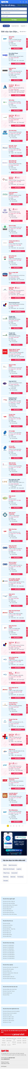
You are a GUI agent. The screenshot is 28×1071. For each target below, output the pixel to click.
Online (5, 865)
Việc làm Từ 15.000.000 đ (8, 952)
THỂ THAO (19, 1038)
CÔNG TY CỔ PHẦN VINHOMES (15, 705)
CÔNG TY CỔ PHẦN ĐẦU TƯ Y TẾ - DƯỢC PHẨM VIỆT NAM (16, 722)
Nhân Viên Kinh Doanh (13, 626)
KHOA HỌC (19, 1040)
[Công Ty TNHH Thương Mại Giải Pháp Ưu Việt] (5, 289)
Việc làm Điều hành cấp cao (9, 978)
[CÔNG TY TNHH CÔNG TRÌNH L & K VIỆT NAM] (5, 481)
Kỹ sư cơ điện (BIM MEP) (13, 273)
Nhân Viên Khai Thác (13, 529)
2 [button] (10, 826)
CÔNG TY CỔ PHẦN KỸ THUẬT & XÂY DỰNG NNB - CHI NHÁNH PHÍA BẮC (15, 383)
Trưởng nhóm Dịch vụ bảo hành (14, 241)
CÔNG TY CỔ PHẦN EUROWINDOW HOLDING (14, 597)
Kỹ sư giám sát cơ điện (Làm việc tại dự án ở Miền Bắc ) (14, 480)
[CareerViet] (18, 1034)
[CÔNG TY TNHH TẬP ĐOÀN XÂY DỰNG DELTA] (5, 87)
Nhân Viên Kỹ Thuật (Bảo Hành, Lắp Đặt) (11, 288)
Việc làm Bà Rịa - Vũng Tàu (9, 929)
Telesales (5, 880)
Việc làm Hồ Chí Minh (7, 925)
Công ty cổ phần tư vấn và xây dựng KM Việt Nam (15, 227)
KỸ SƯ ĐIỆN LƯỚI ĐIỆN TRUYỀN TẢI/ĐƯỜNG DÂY (14, 579)
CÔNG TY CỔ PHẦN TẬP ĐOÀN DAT (15, 39)
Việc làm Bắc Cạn (7, 932)
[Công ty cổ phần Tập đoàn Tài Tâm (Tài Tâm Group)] (5, 581)
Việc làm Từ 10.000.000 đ (8, 951)
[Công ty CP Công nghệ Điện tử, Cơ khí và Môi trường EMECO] (5, 433)
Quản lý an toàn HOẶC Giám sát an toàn (11, 643)
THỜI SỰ (3, 1040)
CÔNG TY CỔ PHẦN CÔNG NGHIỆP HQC (16, 352)
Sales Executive (13, 865)
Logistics (19, 869)
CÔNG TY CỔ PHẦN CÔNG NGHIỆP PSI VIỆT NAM (14, 628)
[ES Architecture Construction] (5, 367)
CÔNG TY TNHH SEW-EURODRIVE (16, 781)
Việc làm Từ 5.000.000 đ (8, 947)
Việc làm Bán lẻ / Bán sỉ (8, 907)
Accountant (14, 873)
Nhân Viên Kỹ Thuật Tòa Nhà (12, 463)
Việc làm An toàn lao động (9, 903)
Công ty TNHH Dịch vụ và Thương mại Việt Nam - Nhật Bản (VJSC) (15, 417)
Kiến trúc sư (12, 749)
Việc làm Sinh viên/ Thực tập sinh (10, 967)
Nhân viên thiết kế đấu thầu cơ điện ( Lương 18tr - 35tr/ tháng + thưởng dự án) (13, 546)
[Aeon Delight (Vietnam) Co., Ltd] (5, 117)
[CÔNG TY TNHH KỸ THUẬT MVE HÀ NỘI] (5, 548)
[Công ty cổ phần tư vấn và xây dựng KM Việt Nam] (5, 227)
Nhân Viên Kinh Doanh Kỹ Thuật (14, 611)
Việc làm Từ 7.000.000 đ (8, 949)
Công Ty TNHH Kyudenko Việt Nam (16, 304)
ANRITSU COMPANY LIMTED (15, 195)
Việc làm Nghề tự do (7, 993)
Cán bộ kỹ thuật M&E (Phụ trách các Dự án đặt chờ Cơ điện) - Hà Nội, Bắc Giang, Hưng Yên (11, 85)
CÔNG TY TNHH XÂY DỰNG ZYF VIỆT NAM (16, 751)
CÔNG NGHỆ (8, 1040)
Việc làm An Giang (7, 927)
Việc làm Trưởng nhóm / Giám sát (10, 973)
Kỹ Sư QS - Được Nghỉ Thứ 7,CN (13, 146)
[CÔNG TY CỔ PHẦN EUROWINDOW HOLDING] (5, 596)
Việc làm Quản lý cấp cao (8, 976)
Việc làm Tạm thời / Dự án (9, 991)
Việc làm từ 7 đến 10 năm (8, 1020)
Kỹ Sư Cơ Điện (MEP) (12, 365)
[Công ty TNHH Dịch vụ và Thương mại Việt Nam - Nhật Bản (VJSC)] (5, 416)
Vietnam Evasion (12, 499)
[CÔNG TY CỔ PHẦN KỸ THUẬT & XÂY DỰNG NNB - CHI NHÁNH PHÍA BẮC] (5, 383)
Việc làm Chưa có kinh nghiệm (10, 1013)
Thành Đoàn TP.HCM (5, 1063)
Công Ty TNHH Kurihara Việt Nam (15, 163)
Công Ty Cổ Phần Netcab (14, 212)
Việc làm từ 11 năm (7, 1022)
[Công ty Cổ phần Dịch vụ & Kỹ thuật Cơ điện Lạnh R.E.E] (5, 274)
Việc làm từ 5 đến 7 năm (8, 1018)
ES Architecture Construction (15, 367)
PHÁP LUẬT (3, 1044)
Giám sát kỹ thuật (12, 594)
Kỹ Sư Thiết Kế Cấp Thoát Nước (13, 658)
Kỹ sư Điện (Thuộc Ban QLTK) (13, 54)
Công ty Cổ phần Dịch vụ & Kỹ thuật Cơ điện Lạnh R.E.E (17, 275)
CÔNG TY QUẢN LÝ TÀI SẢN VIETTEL (15, 401)
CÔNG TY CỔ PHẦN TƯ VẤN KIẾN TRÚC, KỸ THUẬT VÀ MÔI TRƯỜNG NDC (16, 660)
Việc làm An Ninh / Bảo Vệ (9, 901)
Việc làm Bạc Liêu (7, 930)
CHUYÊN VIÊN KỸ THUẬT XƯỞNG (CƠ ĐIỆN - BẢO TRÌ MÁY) (13, 794)
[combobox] (14, 9)
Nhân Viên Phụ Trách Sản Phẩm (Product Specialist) (11, 735)
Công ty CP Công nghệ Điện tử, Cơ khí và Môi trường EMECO (15, 432)
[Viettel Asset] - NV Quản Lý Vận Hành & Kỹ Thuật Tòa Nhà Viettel (13, 398)
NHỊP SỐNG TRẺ (14, 1039)
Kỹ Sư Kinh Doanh (11, 37)
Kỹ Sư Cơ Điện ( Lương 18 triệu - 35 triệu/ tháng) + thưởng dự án (13, 563)
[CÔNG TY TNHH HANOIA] (5, 514)
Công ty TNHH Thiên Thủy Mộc (15, 243)
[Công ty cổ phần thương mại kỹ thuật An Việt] (5, 132)
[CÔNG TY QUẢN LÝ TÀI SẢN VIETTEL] (5, 400)
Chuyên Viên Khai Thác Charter (12, 415)
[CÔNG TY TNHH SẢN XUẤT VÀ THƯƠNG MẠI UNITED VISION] (5, 70)
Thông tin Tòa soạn (5, 1062)
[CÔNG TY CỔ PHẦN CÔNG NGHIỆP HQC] (5, 351)
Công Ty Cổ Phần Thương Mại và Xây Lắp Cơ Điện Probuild (17, 180)
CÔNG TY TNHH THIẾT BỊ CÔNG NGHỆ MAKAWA (15, 613)
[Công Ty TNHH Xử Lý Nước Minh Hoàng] (5, 102)
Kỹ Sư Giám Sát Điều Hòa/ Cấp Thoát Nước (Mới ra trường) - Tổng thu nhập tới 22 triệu (13, 161)
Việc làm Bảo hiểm (7, 908)
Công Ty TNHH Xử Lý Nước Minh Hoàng (14, 101)
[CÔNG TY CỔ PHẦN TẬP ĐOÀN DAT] (5, 39)
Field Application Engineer (13, 193)
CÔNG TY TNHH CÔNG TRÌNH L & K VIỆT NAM (16, 482)
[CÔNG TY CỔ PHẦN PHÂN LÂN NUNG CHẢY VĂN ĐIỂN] (5, 258)
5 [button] (19, 826)
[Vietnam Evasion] (5, 498)
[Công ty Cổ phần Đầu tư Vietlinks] (5, 148)
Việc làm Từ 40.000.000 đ (8, 958)
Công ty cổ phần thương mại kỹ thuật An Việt (15, 132)
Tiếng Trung (6, 873)
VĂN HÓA (14, 1042)
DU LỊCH (8, 1044)
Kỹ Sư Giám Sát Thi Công (13, 688)
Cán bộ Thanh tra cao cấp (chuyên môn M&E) (13, 703)
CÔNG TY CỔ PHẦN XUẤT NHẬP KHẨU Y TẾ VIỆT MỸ (15, 737)
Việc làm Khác (6, 994)
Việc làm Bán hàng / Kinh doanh (10, 905)
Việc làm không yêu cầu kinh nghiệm (11, 1011)
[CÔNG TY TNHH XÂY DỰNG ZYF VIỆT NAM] (5, 751)
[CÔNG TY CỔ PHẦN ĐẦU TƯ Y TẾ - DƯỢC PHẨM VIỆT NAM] (5, 721)
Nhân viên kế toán (12, 496)
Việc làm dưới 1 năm (7, 1015)
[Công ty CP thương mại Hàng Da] (5, 465)
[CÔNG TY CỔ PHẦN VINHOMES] (5, 705)
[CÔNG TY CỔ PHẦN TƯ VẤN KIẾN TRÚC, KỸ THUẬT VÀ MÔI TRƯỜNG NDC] (5, 659)
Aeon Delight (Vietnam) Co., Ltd (16, 118)
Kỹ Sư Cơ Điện (12, 225)
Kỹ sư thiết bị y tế (10, 763)
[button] (23, 1)
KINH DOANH (8, 1038)
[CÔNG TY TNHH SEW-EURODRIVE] (5, 780)
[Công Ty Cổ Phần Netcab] (5, 211)
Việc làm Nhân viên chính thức (10, 989)
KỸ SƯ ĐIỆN (12, 431)
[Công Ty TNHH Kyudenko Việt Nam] (5, 305)
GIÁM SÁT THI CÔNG (12, 69)
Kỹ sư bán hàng (12, 130)
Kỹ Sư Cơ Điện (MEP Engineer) (11, 178)
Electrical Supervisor (14, 302)
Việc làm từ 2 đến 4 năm (8, 1016)
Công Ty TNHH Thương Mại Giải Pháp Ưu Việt (17, 290)
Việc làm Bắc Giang (7, 934)
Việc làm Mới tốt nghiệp (8, 969)
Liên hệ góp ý (3, 1066)
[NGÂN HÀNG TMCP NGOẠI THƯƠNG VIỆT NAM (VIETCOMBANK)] (5, 318)
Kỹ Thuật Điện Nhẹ (10, 209)
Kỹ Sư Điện (11, 100)
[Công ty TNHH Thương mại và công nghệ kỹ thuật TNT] (5, 765)
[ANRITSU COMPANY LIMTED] (5, 194)
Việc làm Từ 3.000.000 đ (8, 945)
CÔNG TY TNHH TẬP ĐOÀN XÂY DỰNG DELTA (17, 88)
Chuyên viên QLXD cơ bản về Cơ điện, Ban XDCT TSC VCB (13, 317)
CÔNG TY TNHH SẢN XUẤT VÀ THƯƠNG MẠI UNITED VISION (15, 71)
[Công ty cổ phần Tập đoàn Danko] (5, 55)
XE (8, 1042)
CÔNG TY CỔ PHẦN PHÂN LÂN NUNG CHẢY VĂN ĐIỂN (15, 259)
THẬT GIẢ (24, 1042)
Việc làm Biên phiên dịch (8, 912)
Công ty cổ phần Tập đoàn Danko (16, 56)
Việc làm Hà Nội (6, 923)
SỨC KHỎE (19, 1042)
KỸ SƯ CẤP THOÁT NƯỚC (12, 447)
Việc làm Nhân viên (7, 971)
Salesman (12, 876)
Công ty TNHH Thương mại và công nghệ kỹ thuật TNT (15, 766)
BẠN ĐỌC (24, 1040)
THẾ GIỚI (3, 1042)
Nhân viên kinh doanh (8, 869)
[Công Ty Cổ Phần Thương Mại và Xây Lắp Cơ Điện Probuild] (5, 179)
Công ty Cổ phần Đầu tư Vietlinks (14, 148)
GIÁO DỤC (24, 1038)
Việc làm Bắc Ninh (7, 936)
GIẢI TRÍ (14, 1044)
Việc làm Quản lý (6, 974)
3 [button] (13, 826)
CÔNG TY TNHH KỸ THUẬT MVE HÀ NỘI (15, 548)
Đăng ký (19, 5)
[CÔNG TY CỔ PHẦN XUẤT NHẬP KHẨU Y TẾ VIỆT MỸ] (5, 736)
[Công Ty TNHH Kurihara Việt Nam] (5, 163)
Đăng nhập (24, 5)
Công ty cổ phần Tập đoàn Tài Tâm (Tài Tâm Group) (16, 582)
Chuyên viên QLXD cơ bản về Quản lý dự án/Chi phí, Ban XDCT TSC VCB (13, 333)
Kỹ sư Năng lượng (13, 810)
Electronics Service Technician (14, 779)
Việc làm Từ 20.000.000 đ (8, 954)
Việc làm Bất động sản (8, 910)
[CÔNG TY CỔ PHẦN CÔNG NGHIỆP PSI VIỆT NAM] (5, 628)
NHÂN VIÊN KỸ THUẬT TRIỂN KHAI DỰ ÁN (14, 350)
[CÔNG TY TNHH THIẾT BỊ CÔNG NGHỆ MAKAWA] (5, 612)
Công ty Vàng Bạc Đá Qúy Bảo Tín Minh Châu (15, 796)
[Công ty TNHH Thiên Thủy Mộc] (5, 243)
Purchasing (20, 876)
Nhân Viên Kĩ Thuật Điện (12, 513)
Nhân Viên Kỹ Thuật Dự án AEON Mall (11, 116)
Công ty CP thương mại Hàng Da (15, 466)
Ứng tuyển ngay (17, 48)
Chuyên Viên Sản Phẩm (13, 720)
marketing (5, 876)
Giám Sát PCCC (12, 381)
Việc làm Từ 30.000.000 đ (8, 956)
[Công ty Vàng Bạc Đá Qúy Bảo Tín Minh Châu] (5, 795)
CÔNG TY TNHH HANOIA (14, 515)
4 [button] (16, 826)
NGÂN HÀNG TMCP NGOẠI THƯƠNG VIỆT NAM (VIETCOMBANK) (14, 319)
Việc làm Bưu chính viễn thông (10, 914)
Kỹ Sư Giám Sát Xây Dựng (12, 256)
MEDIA (3, 1038)
